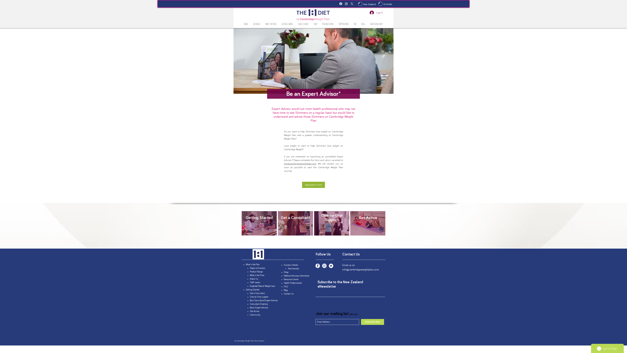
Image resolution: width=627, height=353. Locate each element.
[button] (271, 24)
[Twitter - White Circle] (331, 266)
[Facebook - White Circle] (317, 266)
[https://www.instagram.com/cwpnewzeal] (324, 266)
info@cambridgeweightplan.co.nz (300, 164)
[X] (352, 4)
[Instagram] (346, 4)
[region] (259, 223)
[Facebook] (341, 4)
